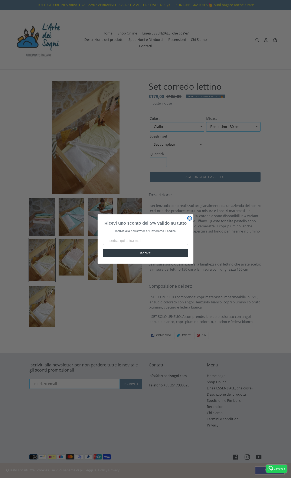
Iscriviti (145, 253)
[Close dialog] (189, 218)
